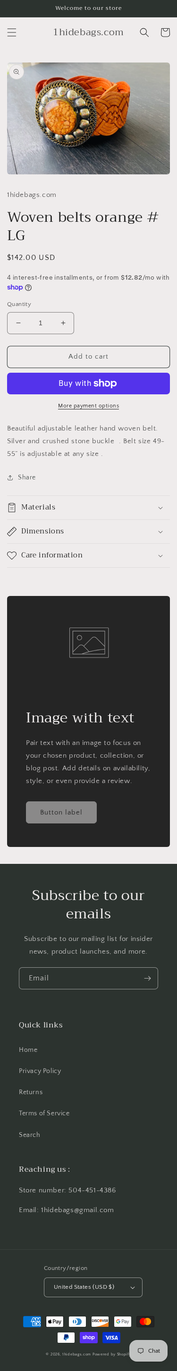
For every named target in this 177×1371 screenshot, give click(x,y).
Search (30, 1135)
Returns (30, 1092)
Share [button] (27, 477)
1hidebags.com (76, 1354)
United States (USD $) (84, 1287)
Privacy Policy (40, 1071)
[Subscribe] (147, 978)
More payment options (88, 406)
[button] (11, 32)
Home (28, 1050)
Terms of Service (44, 1113)
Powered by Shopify (112, 1354)
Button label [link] (61, 812)
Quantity (19, 304)
